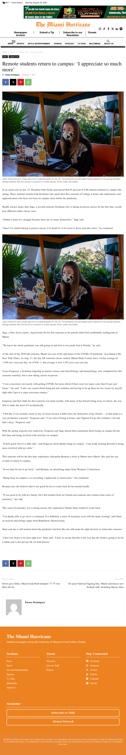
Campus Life (23, 52)
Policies (50, 669)
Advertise (50, 661)
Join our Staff (52, 665)
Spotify (93, 683)
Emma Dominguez (12, 74)
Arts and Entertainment (17, 669)
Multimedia (12, 683)
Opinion (10, 674)
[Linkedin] (117, 29)
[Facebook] (108, 29)
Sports (9, 665)
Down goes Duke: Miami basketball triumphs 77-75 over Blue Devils (31, 585)
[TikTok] (104, 29)
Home (4, 52)
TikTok (93, 674)
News (12, 52)
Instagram (94, 665)
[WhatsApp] (28, 82)
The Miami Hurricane (29, 636)
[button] (108, 40)
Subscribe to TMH (63, 712)
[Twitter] (113, 29)
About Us (11, 687)
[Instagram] (100, 29)
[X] (13, 82)
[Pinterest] (20, 82)
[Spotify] (121, 29)
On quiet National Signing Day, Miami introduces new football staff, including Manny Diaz (96, 585)
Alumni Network (63, 721)
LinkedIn (94, 678)
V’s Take (11, 678)
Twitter (93, 669)
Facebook (94, 661)
